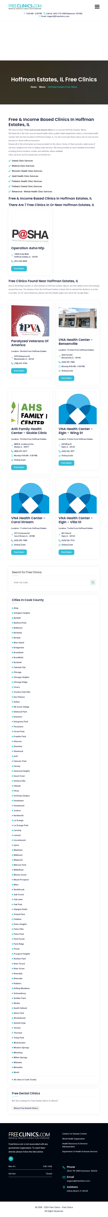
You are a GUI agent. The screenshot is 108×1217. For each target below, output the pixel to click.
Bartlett (17, 618)
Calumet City (19, 667)
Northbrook (19, 889)
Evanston (18, 717)
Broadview (18, 652)
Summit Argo (20, 1023)
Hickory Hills (19, 781)
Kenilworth (19, 815)
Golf (16, 756)
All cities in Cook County (25, 1079)
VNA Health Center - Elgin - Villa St (76, 520)
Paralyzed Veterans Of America (29, 343)
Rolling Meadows (22, 988)
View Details (19, 269)
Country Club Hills (22, 692)
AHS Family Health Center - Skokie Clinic (29, 431)
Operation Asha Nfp (27, 248)
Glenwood (18, 751)
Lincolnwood (20, 840)
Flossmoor (18, 726)
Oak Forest (19, 894)
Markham (18, 850)
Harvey (17, 766)
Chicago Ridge (20, 682)
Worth (16, 1072)
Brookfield (18, 657)
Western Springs (21, 1047)
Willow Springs (20, 1057)
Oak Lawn (18, 899)
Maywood (18, 860)
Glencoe (18, 741)
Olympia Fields (20, 909)
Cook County (34, 600)
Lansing (17, 830)
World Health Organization (73, 1139)
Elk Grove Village (21, 707)
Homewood (19, 805)
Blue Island (19, 642)
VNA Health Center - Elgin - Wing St (76, 431)
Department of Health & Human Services (79, 1151)
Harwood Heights (22, 771)
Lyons (16, 845)
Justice (17, 810)
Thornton (18, 1033)
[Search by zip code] (92, 582)
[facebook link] (11, 1158)
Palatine (17, 919)
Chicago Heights (21, 677)
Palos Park (19, 934)
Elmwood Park (20, 712)
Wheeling (18, 1052)
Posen (17, 949)
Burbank (18, 662)
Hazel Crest (19, 776)
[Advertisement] (54, 40)
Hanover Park (20, 761)
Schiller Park (20, 998)
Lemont (17, 835)
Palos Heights (20, 924)
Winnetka (18, 1067)
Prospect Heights (22, 954)
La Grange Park (21, 825)
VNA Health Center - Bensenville (76, 342)
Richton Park (20, 959)
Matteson (18, 855)
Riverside (18, 978)
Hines (16, 791)
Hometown (19, 800)
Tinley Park (19, 1038)
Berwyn (17, 638)
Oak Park (18, 904)
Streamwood (19, 1018)
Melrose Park (20, 865)
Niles (16, 885)
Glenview (18, 746)
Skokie (17, 1003)
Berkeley (18, 633)
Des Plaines (19, 697)
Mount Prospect (21, 880)
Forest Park (19, 731)
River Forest (19, 964)
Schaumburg (20, 993)
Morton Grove (20, 875)
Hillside (17, 786)
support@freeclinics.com (58, 16)
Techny (17, 1028)
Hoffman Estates (22, 796)
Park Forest (19, 939)
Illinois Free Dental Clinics (26, 1108)
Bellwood (18, 628)
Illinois (42, 87)
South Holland (20, 1008)
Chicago (17, 672)
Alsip (16, 608)
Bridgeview (19, 647)
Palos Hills (19, 929)
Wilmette (18, 1062)
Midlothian (19, 870)
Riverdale (18, 973)
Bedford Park (20, 623)
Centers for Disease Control (74, 1134)
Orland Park (19, 914)
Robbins (17, 983)
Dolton (17, 702)
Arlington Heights (22, 613)
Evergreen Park (21, 721)
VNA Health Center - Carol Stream (28, 520)
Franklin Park (20, 736)
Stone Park (19, 1013)
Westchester (20, 1043)
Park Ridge (19, 944)
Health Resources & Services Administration (74, 1145)
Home (34, 87)
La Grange (18, 820)
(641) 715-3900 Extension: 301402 (67, 14)
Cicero (17, 687)
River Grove (19, 968)
